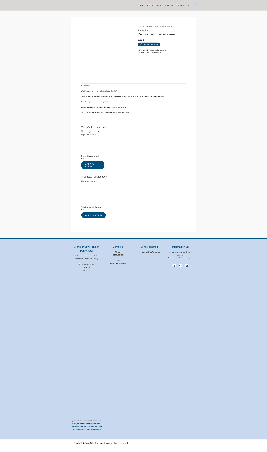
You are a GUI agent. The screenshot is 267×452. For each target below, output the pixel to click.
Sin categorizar (147, 26)
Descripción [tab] (85, 86)
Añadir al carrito (149, 44)
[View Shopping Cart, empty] (194, 5)
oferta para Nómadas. (94, 429)
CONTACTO (180, 5)
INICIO (141, 5)
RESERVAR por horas (154, 5)
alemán (147, 52)
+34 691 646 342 (117, 255)
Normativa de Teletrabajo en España (180, 258)
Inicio (139, 26)
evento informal (155, 52)
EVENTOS (169, 5)
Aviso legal (124, 443)
